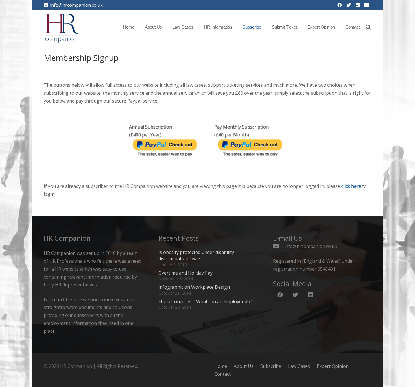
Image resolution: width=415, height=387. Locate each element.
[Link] (62, 27)
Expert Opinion (333, 366)
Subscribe (270, 366)
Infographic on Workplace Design (194, 287)
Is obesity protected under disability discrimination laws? (196, 255)
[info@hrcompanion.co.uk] (278, 246)
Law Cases (299, 366)
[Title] (366, 5)
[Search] (368, 27)
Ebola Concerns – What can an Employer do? (205, 301)
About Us (244, 366)
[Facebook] (339, 5)
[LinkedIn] (357, 5)
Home (220, 366)
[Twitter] (348, 5)
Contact (222, 374)
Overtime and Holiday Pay (185, 273)
